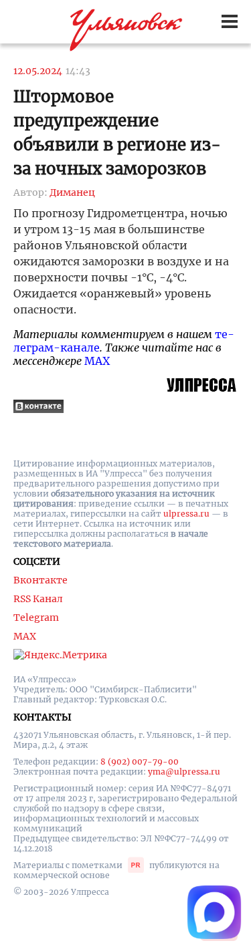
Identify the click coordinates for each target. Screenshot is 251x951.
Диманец (72, 192)
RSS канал (38, 599)
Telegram (36, 618)
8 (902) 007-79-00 (139, 762)
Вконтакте (40, 580)
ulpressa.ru (186, 514)
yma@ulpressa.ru (184, 772)
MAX (97, 361)
